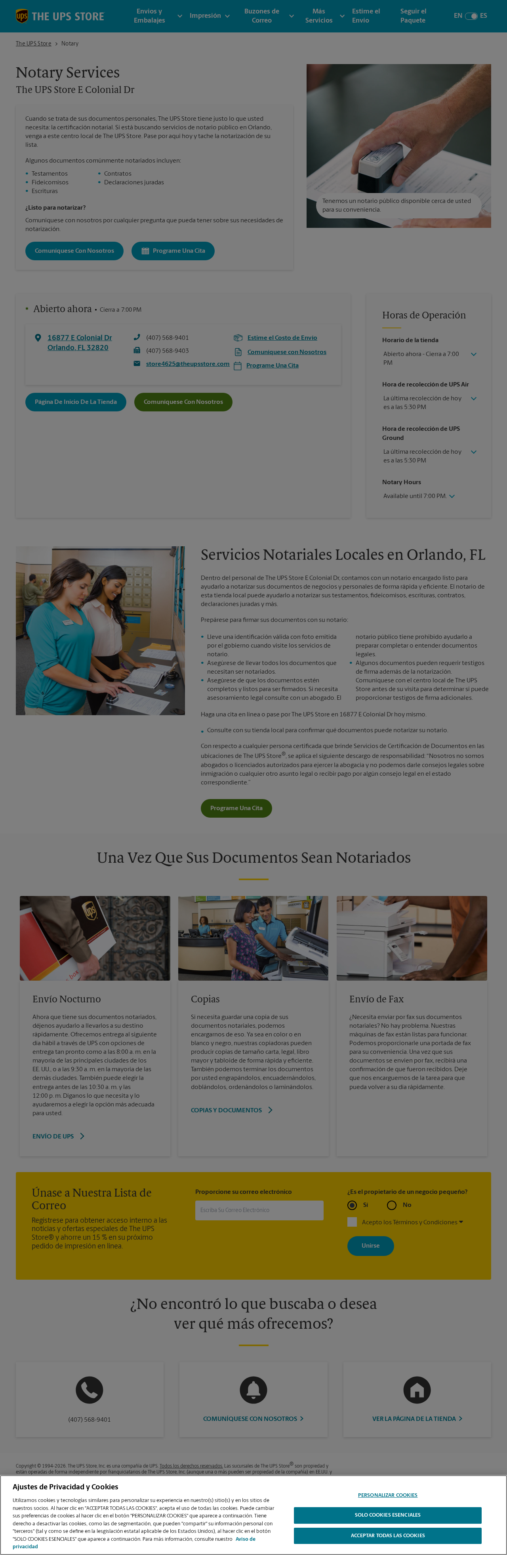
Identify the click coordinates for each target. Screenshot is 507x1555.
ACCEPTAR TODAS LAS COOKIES (388, 1536)
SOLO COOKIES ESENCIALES (388, 1515)
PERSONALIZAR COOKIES (388, 1495)
